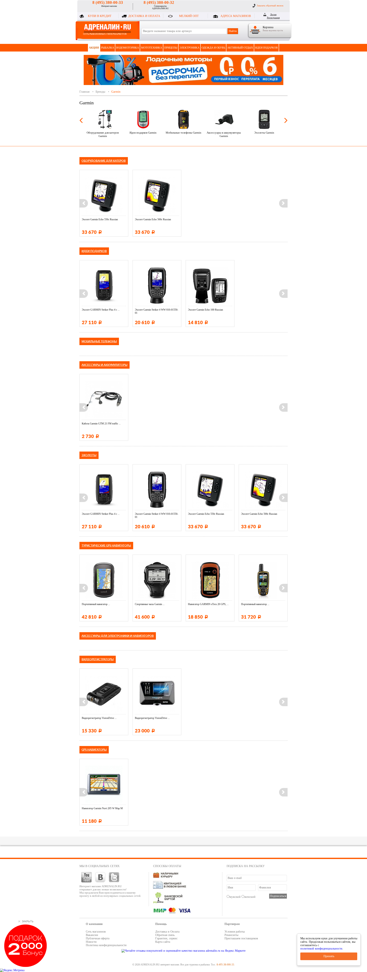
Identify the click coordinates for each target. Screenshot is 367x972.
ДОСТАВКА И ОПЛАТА (144, 16)
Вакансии (92, 935)
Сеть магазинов (96, 931)
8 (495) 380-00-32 (159, 2)
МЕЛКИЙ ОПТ (189, 16)
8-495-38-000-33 (225, 964)
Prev (81, 120)
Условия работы (234, 931)
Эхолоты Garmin (264, 132)
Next (285, 120)
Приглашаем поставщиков (241, 938)
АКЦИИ (94, 47)
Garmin (115, 91)
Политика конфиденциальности (106, 945)
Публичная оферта (97, 938)
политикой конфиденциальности (321, 948)
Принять (328, 956)
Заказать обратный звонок (270, 5)
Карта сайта (162, 941)
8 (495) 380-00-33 (107, 2)
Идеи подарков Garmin (143, 132)
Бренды (100, 91)
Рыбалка (107, 47)
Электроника (189, 47)
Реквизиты (231, 935)
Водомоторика (127, 47)
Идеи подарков (266, 47)
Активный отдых (240, 47)
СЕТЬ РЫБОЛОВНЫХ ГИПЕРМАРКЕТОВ (105, 34)
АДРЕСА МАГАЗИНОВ (235, 16)
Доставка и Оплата (167, 931)
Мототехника (151, 47)
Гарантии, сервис (166, 938)
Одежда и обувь (213, 47)
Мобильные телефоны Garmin (183, 132)
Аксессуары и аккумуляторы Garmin (224, 134)
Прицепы (170, 47)
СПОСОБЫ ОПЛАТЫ (167, 866)
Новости (91, 941)
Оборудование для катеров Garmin (103, 134)
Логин (273, 14)
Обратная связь (165, 935)
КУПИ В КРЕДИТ (100, 16)
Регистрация (273, 17)
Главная (84, 91)
